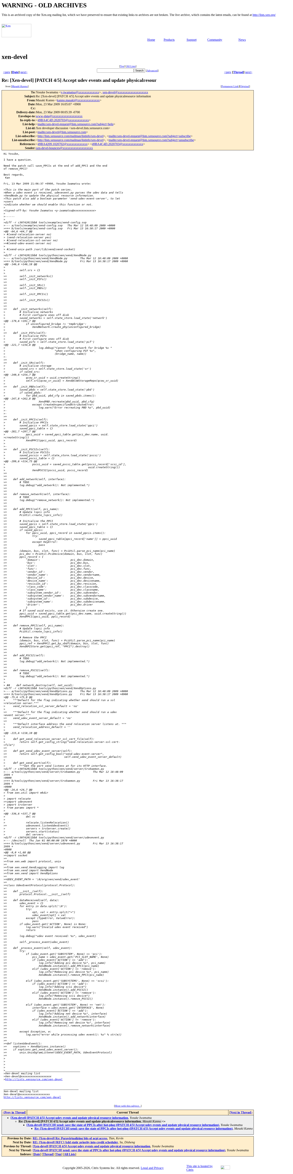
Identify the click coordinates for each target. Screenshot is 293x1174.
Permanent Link (230, 86)
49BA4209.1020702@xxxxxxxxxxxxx (63, 144)
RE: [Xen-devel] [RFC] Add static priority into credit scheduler (75, 1142)
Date (15, 72)
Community (214, 39)
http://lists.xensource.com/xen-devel (34, 1079)
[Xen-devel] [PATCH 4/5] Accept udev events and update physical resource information (69, 1117)
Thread (238, 72)
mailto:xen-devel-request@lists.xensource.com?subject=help (75, 124)
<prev (6, 72)
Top (122, 66)
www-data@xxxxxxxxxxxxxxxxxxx (59, 116)
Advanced (152, 70)
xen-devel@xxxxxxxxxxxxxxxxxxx (125, 92)
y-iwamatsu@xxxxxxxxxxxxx (80, 92)
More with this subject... (128, 1105)
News (242, 39)
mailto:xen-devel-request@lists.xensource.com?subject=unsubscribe (151, 140)
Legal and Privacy (152, 1168)
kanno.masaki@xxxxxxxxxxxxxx (78, 100)
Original (244, 86)
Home (151, 39)
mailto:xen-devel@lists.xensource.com (62, 132)
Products (169, 39)
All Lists (131, 66)
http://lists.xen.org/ (264, 15)
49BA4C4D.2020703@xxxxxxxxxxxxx (63, 120)
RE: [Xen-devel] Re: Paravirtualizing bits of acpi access (70, 1138)
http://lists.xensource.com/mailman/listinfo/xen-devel (70, 136)
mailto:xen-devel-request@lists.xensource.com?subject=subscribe (150, 136)
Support (192, 39)
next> (24, 72)
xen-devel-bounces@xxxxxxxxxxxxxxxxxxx (64, 148)
